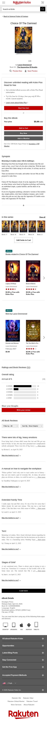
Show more (40, 446)
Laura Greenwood (25, 65)
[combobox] (10, 426)
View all (42, 217)
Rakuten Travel (32, 701)
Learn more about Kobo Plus (16, 103)
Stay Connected (9, 660)
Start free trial (23, 108)
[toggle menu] (4, 2)
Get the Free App (9, 667)
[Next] (44, 278)
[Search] (42, 9)
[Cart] (42, 2)
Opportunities (8, 646)
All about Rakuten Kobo (12, 639)
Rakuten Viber (28, 698)
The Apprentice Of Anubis (27, 67)
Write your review (23, 410)
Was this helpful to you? (10, 455)
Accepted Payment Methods (14, 675)
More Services (16, 705)
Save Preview (32, 71)
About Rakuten (29, 705)
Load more (23, 591)
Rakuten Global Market (16, 701)
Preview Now (17, 71)
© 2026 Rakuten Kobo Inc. (11, 690)
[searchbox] (23, 9)
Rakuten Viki (16, 698)
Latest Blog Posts (10, 653)
